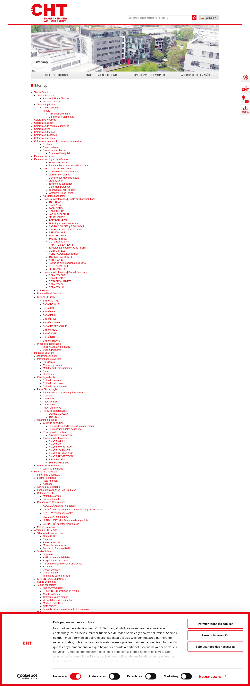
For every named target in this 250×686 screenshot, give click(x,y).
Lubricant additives (53, 499)
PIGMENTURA (56, 211)
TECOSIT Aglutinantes (55, 516)
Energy (47, 371)
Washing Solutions (47, 420)
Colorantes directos (44, 132)
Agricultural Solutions (48, 487)
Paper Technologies (47, 389)
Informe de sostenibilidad (56, 575)
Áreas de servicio (52, 542)
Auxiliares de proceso (60, 435)
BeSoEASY (49, 315)
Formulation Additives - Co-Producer (56, 490)
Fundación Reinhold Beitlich (58, 548)
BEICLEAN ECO (57, 459)
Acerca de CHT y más (195, 75)
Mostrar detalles (210, 676)
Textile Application (46, 104)
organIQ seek (56, 180)
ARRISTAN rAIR (57, 232)
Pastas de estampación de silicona (67, 263)
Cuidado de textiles (53, 423)
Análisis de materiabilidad (57, 557)
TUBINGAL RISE (58, 238)
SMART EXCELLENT (60, 447)
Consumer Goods (52, 365)
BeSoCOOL (50, 308)
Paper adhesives (52, 407)
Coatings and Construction (51, 502)
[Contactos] (245, 99)
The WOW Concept (53, 588)
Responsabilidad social (55, 560)
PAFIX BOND (56, 208)
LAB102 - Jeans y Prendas (57, 168)
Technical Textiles (52, 101)
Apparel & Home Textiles (56, 98)
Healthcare (49, 374)
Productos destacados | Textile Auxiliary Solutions (69, 199)
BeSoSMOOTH (51, 329)
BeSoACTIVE (51, 300)
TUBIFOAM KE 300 (59, 462)
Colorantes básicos (44, 138)
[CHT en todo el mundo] (245, 77)
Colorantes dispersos (45, 135)
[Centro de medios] (245, 109)
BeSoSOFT (49, 333)
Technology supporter (60, 183)
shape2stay (55, 205)
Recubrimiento (51, 147)
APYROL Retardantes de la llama (66, 229)
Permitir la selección (215, 635)
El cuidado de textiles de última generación (72, 426)
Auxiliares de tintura (59, 113)
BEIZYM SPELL (57, 251)
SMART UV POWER (59, 450)
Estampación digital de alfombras (52, 159)
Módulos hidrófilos (52, 603)
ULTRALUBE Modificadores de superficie (65, 520)
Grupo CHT (49, 536)
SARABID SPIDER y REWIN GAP (66, 226)
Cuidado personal (52, 380)
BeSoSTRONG (51, 340)
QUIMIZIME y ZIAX (58, 413)
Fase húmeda (50, 480)
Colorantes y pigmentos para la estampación (58, 141)
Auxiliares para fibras (54, 196)
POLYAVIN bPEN (58, 220)
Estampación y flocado (55, 150)
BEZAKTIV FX (56, 284)
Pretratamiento (51, 107)
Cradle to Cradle (52, 594)
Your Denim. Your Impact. (62, 190)
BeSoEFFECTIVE (47, 297)
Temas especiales (46, 585)
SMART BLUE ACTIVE (61, 453)
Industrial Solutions (101, 75)
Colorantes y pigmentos (61, 116)
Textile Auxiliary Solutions (56, 346)
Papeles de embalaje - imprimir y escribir (64, 392)
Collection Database (60, 186)
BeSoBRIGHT (51, 304)
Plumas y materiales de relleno (65, 429)
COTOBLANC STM (59, 241)
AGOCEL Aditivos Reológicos (59, 505)
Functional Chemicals (148, 75)
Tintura (46, 110)
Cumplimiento (50, 572)
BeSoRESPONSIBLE (55, 326)
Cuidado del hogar (53, 383)
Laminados (49, 398)
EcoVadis (48, 566)
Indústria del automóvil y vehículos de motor (66, 609)
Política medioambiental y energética (62, 563)
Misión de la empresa (54, 545)
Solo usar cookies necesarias (215, 646)
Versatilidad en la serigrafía (57, 600)
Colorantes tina (42, 129)
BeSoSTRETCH (52, 337)
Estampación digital (59, 153)
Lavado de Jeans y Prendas (64, 171)
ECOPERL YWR (57, 235)
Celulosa (48, 395)
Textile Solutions (55, 75)
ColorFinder (43, 290)
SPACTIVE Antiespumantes (58, 513)
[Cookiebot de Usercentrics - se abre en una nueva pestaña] (27, 676)
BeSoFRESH (50, 319)
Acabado (48, 144)
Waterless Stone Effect (61, 193)
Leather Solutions (46, 478)
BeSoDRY (49, 311)
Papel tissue (49, 404)
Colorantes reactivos (45, 119)
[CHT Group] (49, 13)
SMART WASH (57, 441)
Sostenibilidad (44, 551)
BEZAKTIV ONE (57, 275)
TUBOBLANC (56, 202)
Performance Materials (49, 359)
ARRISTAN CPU (57, 260)
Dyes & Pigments (52, 350)
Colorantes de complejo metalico (51, 126)
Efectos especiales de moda (64, 177)
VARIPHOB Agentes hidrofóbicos (61, 524)
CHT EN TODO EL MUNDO (51, 579)
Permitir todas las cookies (215, 623)
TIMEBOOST (49, 606)
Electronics (49, 362)
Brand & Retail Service (49, 293)
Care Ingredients (46, 377)
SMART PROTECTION (61, 456)
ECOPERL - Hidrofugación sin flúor (61, 591)
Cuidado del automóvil (55, 386)
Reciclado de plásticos (55, 432)
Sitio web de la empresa (50, 533)
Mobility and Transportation (57, 368)
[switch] (114, 676)
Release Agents (45, 493)
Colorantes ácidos (44, 123)
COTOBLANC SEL (59, 266)
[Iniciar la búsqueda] (194, 17)
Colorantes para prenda (55, 597)
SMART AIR (55, 444)
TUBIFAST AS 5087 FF (61, 257)
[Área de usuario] (245, 88)
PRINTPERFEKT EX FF (61, 244)
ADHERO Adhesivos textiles (64, 253)
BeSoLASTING (51, 322)
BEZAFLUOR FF (57, 278)
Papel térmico (50, 401)
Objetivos (48, 554)
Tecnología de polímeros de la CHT (67, 247)
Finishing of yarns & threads (63, 223)
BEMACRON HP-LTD (60, 281)
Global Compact (51, 569)
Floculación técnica (59, 162)
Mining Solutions (46, 527)
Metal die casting (52, 496)
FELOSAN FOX (57, 269)
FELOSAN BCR (57, 217)
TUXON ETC (55, 417)
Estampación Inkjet (44, 156)
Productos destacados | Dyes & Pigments (65, 272)
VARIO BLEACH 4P (59, 214)
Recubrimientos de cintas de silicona (68, 165)
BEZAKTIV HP (56, 287)
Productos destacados (49, 344)
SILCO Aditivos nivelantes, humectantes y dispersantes (73, 509)
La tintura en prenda (59, 174)
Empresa (48, 539)
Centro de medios (46, 581)
